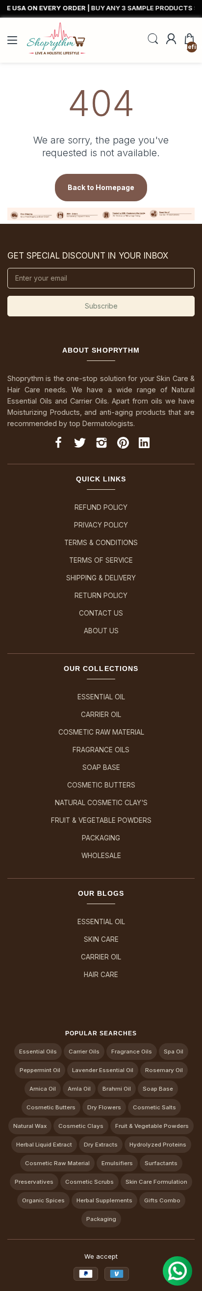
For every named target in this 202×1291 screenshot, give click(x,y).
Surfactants (161, 1163)
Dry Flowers (104, 1107)
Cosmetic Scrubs (89, 1181)
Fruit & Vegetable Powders (101, 820)
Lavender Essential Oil (102, 1070)
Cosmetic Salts (154, 1107)
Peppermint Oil (40, 1070)
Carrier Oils (84, 1051)
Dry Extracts (101, 1144)
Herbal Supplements (104, 1200)
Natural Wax (30, 1126)
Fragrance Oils (101, 750)
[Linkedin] (144, 444)
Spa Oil (173, 1051)
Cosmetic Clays (80, 1126)
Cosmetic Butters (101, 785)
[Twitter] (80, 444)
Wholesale (101, 856)
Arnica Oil (42, 1088)
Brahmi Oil (116, 1088)
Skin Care (101, 939)
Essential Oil (101, 697)
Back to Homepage (101, 187)
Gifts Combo (162, 1200)
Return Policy (101, 595)
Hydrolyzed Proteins (157, 1144)
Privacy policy (101, 525)
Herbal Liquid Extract (44, 1144)
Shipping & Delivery (101, 578)
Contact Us (101, 613)
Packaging (101, 838)
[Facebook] (58, 444)
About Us (101, 631)
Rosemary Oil (164, 1070)
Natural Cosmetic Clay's (101, 803)
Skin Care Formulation (156, 1181)
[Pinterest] (123, 444)
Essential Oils (38, 1051)
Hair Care (101, 975)
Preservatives (34, 1181)
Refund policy (101, 507)
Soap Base (101, 767)
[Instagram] (101, 444)
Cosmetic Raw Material (101, 732)
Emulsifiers (117, 1163)
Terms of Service (101, 560)
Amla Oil (79, 1088)
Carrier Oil (101, 714)
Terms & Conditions (101, 543)
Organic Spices (43, 1200)
